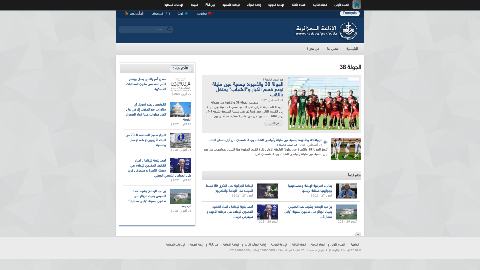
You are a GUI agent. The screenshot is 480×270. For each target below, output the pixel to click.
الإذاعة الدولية (276, 5)
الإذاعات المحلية (173, 5)
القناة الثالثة (299, 5)
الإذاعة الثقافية (231, 5)
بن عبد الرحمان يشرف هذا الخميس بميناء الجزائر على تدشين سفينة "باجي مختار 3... (308, 212)
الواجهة (355, 244)
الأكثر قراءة (180, 68)
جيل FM (210, 5)
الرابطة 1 (267, 80)
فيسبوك (157, 14)
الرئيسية (358, 5)
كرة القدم (278, 80)
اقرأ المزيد (274, 123)
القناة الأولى (341, 5)
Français (350, 13)
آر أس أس (136, 13)
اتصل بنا (332, 49)
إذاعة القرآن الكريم (255, 244)
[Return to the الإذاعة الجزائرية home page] (326, 23)
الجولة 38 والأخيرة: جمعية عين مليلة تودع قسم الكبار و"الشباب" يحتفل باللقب (247, 90)
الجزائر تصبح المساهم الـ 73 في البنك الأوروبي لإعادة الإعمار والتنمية (146, 140)
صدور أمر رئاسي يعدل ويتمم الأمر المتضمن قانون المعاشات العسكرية (146, 84)
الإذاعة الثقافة (231, 244)
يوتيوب (202, 14)
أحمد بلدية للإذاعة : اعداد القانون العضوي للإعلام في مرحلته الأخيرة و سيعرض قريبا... (229, 212)
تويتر (180, 14)
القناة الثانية (320, 5)
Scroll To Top (358, 234)
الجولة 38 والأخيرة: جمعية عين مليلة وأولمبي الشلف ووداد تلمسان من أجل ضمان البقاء (266, 140)
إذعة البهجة (196, 244)
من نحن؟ (313, 49)
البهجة (194, 5)
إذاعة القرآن (254, 5)
